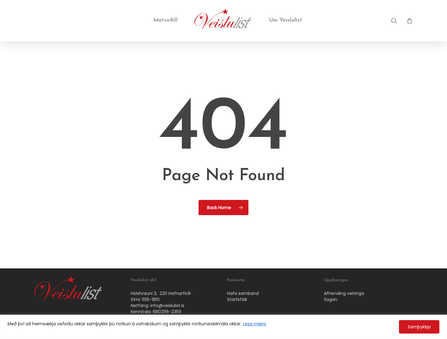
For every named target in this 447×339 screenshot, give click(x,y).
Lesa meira (254, 324)
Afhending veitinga (344, 293)
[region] (223, 327)
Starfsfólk (237, 299)
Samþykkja (419, 327)
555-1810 (151, 299)
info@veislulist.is (167, 305)
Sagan (330, 299)
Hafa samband (243, 293)
